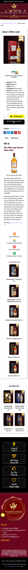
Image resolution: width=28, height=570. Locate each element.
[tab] (6, 138)
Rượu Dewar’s (18, 88)
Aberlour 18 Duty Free (14, 357)
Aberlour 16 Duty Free (14, 376)
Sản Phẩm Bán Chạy (12, 23)
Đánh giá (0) (14, 138)
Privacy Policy (8, 566)
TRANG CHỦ (10, 13)
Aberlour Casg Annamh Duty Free (14, 320)
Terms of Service (17, 566)
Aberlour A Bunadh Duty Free (14, 338)
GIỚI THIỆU (16, 13)
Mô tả (6, 138)
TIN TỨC (20, 13)
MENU (2, 13)
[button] (14, 122)
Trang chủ (3, 23)
